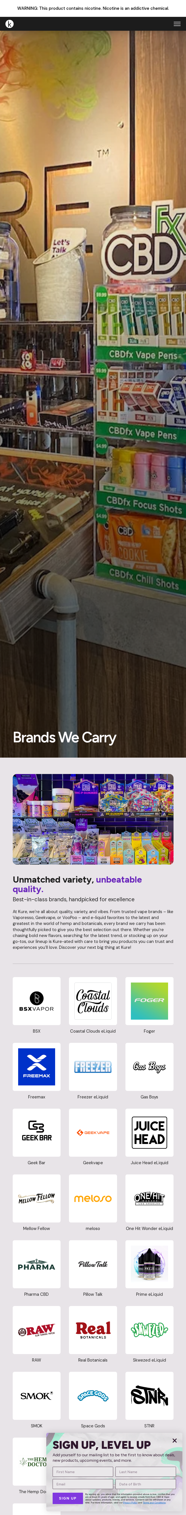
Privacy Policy (130, 1502)
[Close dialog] (175, 1440)
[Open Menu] (177, 23)
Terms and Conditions (154, 1502)
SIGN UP (68, 1498)
